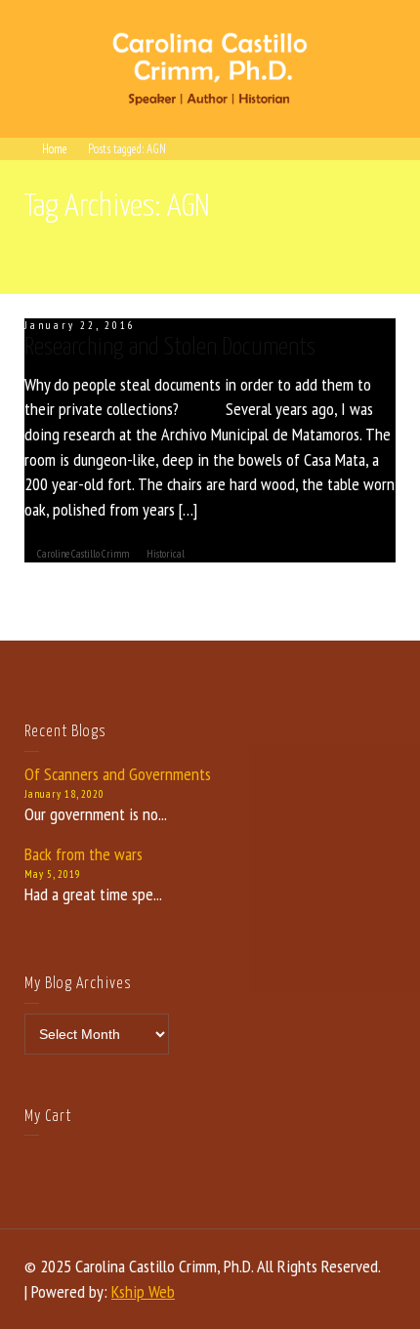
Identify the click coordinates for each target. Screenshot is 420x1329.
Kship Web (143, 1291)
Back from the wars (83, 854)
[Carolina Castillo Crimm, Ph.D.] (210, 67)
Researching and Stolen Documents (169, 347)
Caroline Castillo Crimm (83, 554)
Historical (166, 554)
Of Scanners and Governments (117, 774)
